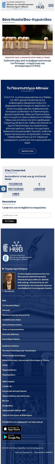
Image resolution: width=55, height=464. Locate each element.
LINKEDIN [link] (39, 189)
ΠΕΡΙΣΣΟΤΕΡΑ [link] (27, 151)
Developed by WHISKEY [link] (43, 452)
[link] (3, 189)
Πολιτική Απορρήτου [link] (23, 452)
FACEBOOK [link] (16, 184)
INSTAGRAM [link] (15, 189)
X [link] (39, 184)
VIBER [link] (15, 194)
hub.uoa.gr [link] (37, 422)
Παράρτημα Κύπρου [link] (16, 268)
